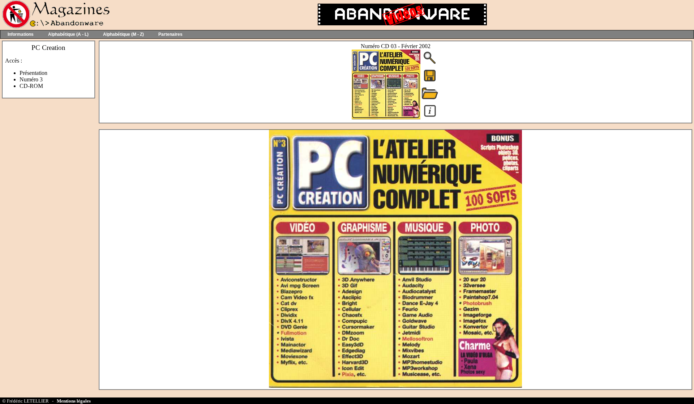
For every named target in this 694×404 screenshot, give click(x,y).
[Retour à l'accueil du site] (55, 27)
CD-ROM (31, 86)
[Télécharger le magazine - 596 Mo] (430, 81)
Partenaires (170, 34)
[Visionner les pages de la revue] (386, 117)
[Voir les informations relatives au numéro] (430, 116)
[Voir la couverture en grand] (430, 63)
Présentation (33, 73)
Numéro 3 (31, 79)
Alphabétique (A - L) (68, 34)
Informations (21, 34)
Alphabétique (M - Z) (123, 34)
